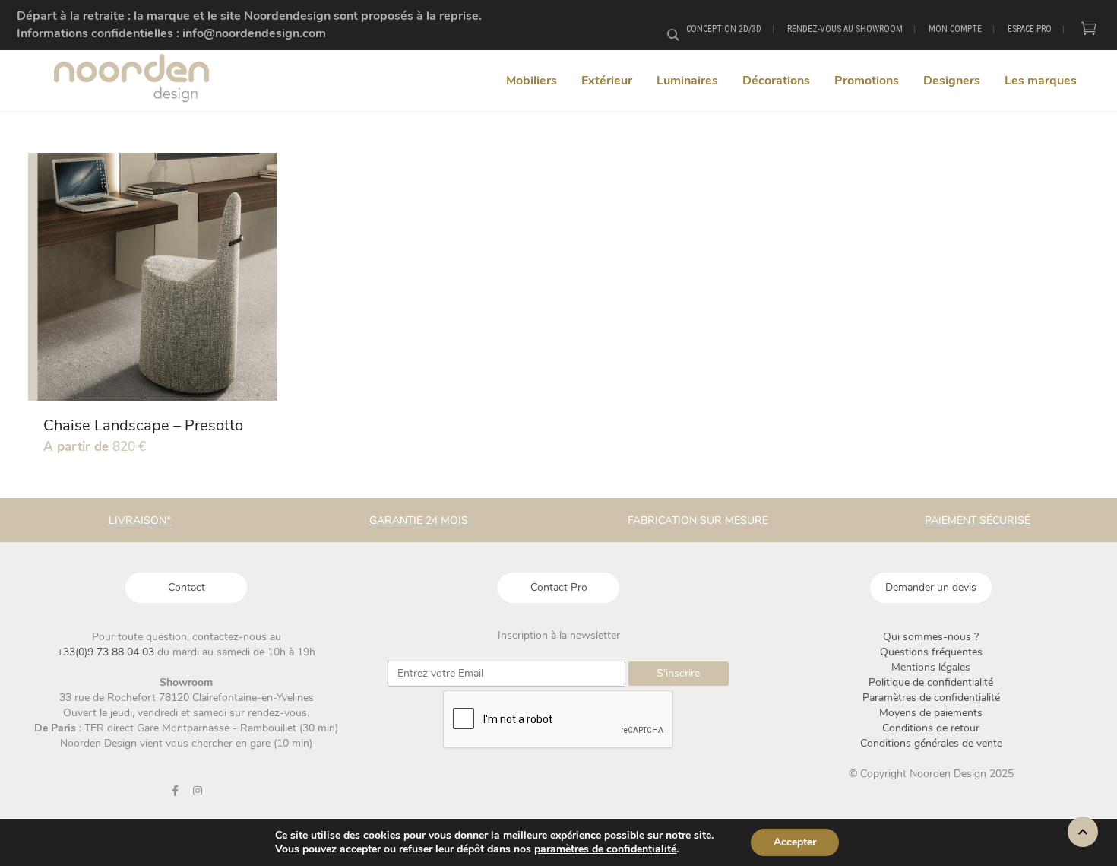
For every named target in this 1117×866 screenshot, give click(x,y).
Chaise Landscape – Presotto (143, 425)
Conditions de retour (930, 728)
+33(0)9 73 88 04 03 (107, 652)
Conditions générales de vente (931, 743)
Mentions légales (930, 667)
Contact (186, 587)
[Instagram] (197, 791)
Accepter (795, 842)
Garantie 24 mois (418, 520)
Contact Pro (558, 587)
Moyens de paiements (931, 713)
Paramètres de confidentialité (931, 697)
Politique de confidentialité (931, 682)
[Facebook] (175, 791)
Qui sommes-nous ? (931, 637)
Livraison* (140, 520)
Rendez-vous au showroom (845, 29)
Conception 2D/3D (723, 29)
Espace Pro (1030, 29)
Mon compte (955, 29)
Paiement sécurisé (977, 520)
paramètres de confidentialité (605, 849)
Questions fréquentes (931, 652)
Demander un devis (930, 587)
